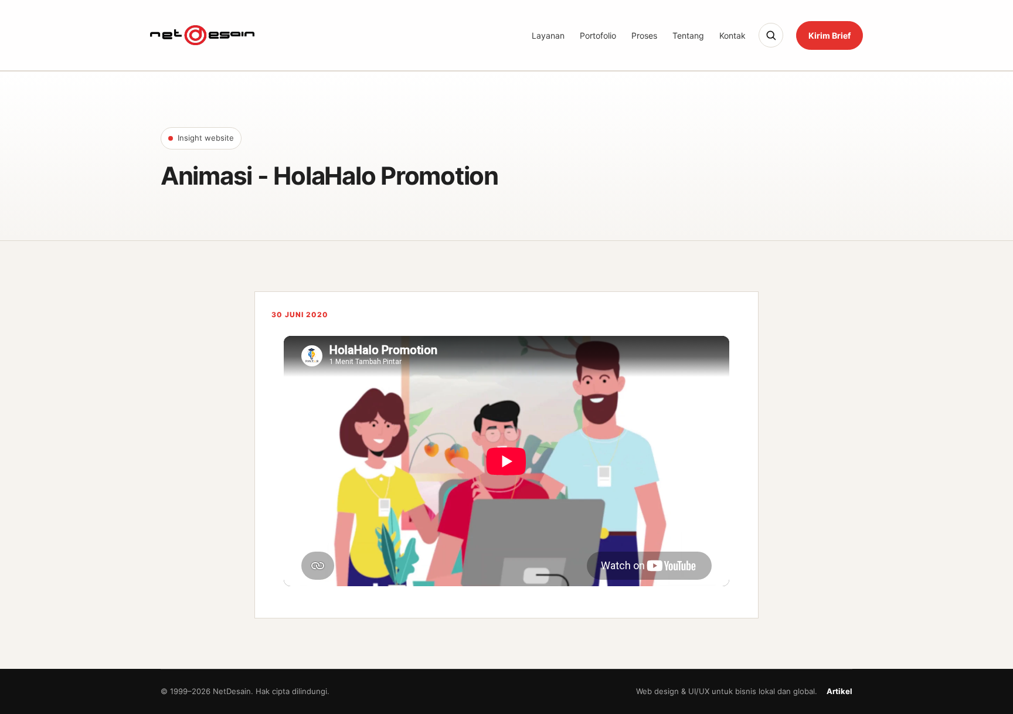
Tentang (688, 35)
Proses (644, 35)
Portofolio (598, 35)
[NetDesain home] (202, 35)
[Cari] (771, 35)
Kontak (732, 35)
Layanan (548, 35)
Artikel (839, 691)
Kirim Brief (829, 35)
